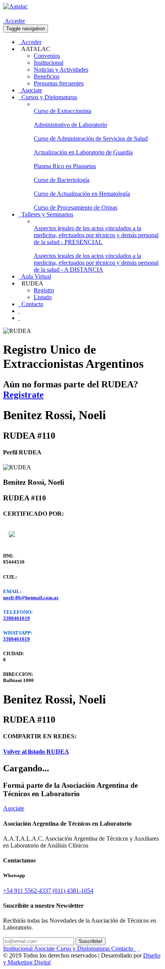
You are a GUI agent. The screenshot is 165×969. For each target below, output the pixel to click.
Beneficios (46, 76)
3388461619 (16, 618)
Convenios (47, 55)
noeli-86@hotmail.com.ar (31, 597)
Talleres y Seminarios (45, 214)
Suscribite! (90, 941)
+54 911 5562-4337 (28, 890)
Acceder (14, 21)
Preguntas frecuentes (59, 83)
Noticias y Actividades (61, 69)
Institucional (48, 62)
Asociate (30, 90)
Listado (43, 297)
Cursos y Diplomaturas (47, 97)
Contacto (30, 304)
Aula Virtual (34, 276)
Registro (44, 290)
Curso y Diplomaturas (83, 948)
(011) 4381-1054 (73, 890)
